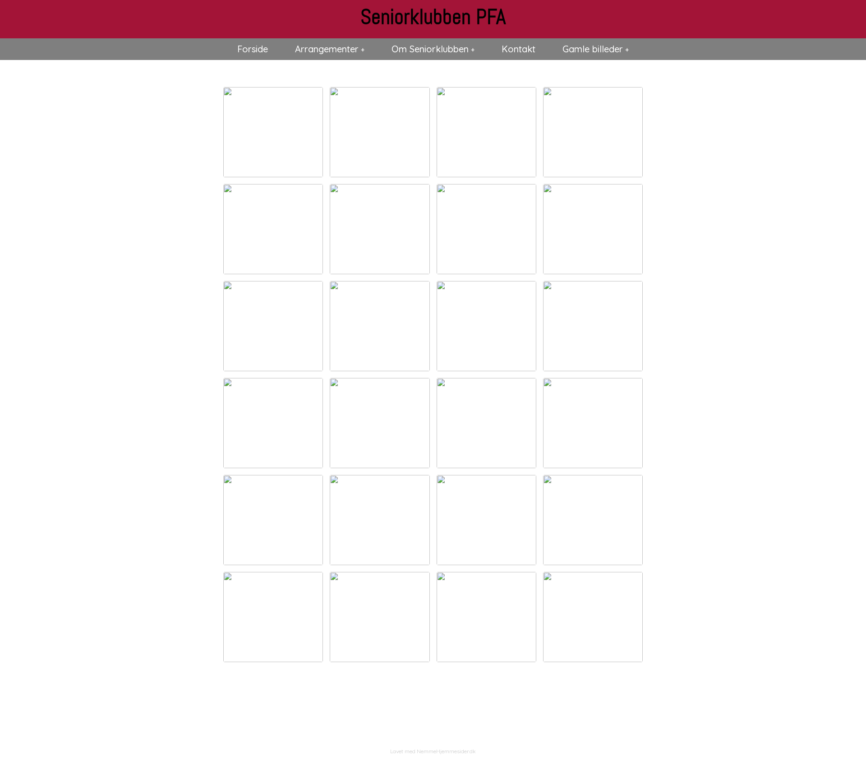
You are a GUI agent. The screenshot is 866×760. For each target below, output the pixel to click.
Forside (252, 49)
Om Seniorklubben (430, 49)
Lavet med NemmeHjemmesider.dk (433, 751)
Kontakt (518, 49)
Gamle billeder (592, 49)
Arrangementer (327, 49)
